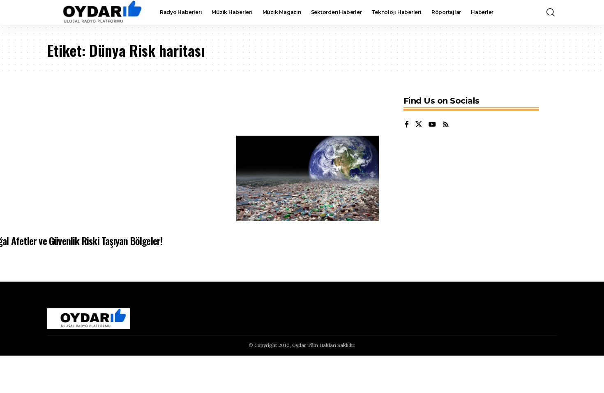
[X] (418, 125)
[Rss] (445, 125)
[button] (550, 12)
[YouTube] (432, 125)
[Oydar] (97, 12)
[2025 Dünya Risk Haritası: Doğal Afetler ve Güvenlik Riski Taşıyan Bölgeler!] (307, 178)
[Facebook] (406, 125)
